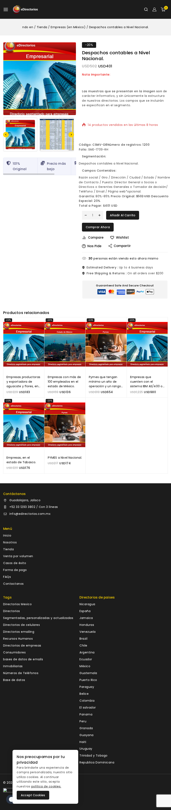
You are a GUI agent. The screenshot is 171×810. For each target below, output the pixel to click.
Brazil (83, 639)
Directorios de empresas (22, 645)
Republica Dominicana (96, 762)
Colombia (86, 701)
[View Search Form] (146, 9)
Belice (84, 694)
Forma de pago (15, 570)
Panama (85, 714)
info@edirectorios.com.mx (29, 514)
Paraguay (86, 687)
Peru (82, 721)
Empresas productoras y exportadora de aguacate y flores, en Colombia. (23, 382)
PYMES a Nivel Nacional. (65, 458)
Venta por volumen (18, 556)
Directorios (11, 611)
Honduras (86, 625)
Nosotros (10, 542)
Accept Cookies (33, 795)
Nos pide (94, 246)
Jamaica (86, 618)
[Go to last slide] (6, 134)
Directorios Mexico (17, 604)
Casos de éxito (14, 563)
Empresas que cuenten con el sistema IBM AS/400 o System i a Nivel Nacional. (146, 382)
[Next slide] (71, 134)
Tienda (8, 549)
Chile (83, 645)
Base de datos (14, 680)
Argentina (87, 652)
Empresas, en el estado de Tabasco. (21, 460)
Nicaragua (87, 604)
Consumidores (14, 652)
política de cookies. (46, 786)
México (84, 666)
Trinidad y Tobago (93, 755)
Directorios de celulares (21, 625)
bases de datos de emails (23, 659)
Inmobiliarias (13, 666)
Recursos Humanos (18, 639)
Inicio (7, 535)
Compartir (122, 246)
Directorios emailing (18, 632)
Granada (86, 728)
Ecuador (85, 659)
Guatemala (88, 673)
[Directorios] (26, 9)
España (85, 611)
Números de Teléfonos (20, 673)
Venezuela (87, 632)
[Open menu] (5, 9)
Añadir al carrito (122, 215)
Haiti (82, 742)
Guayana (86, 735)
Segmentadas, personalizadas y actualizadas (38, 618)
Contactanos (13, 584)
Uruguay (85, 749)
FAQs (7, 577)
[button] (20, 134)
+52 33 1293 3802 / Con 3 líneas (33, 507)
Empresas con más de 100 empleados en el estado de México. (64, 382)
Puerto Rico (88, 680)
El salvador (87, 707)
